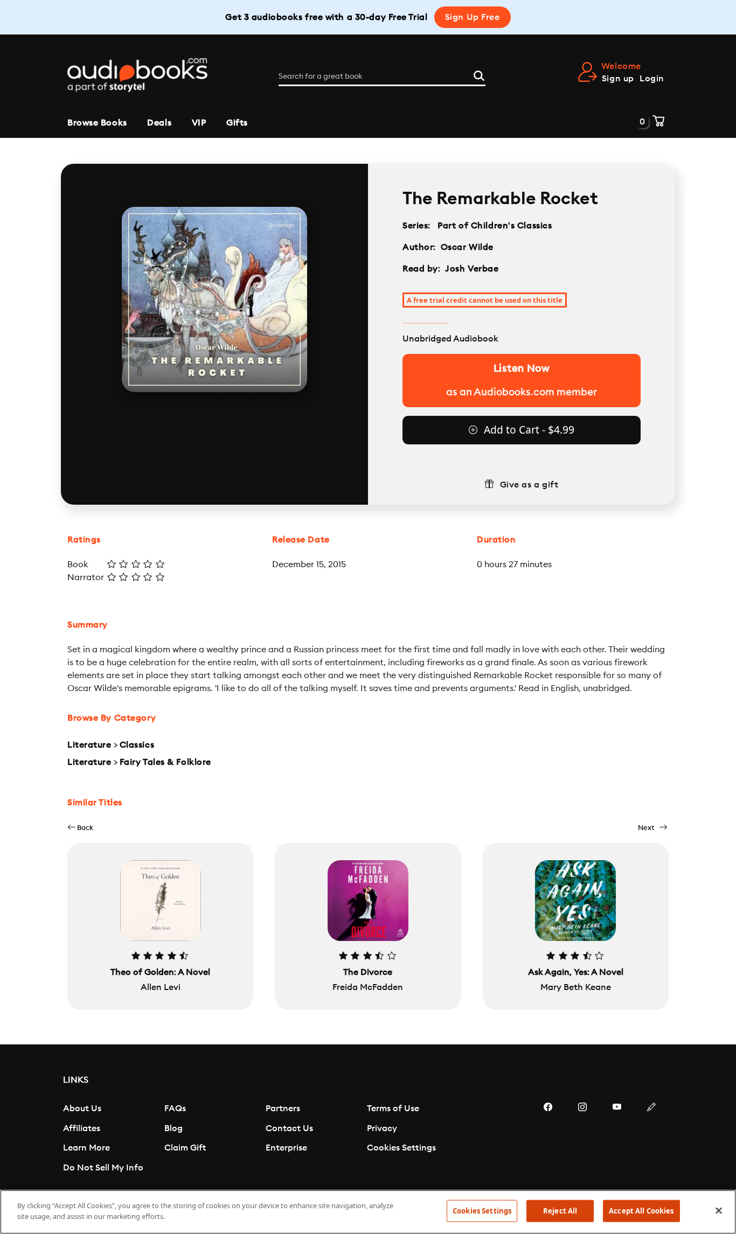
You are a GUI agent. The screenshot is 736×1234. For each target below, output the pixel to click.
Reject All (560, 1211)
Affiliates (81, 1128)
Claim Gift (185, 1148)
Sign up (618, 78)
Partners (283, 1108)
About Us (82, 1108)
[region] (368, 1212)
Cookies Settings (401, 1148)
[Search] (479, 74)
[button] (80, 827)
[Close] (719, 1210)
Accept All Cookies (641, 1211)
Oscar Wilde (467, 247)
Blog (173, 1128)
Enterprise (286, 1148)
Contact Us (289, 1128)
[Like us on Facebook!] (548, 1139)
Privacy (382, 1128)
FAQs (175, 1108)
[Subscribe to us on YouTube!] (617, 1139)
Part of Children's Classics (494, 225)
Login (652, 78)
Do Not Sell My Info (103, 1167)
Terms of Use (393, 1108)
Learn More (86, 1148)
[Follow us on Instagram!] (582, 1139)
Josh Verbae (471, 269)
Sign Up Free (472, 17)
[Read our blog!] (651, 1139)
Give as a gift (529, 485)
